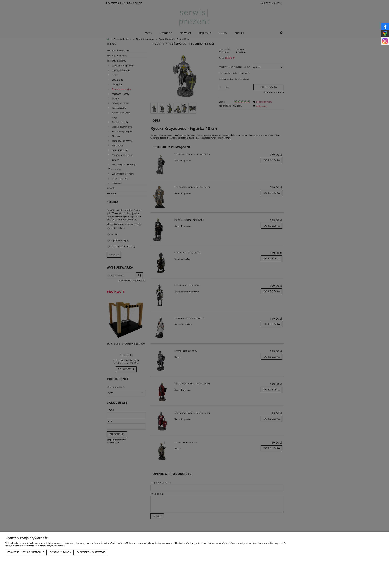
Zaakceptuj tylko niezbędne (25, 552)
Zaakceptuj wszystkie (91, 552)
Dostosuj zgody (60, 552)
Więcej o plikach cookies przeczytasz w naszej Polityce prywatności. (35, 545)
